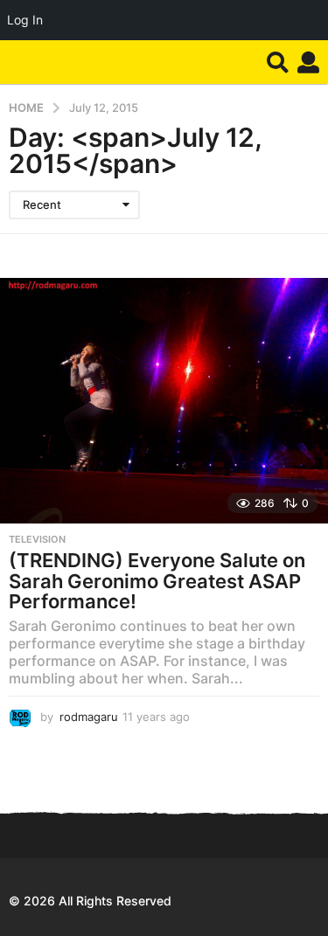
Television (37, 539)
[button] (278, 62)
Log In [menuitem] (25, 19)
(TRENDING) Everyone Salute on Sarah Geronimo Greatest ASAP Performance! (157, 581)
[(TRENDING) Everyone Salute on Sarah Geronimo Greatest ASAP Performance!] (164, 400)
